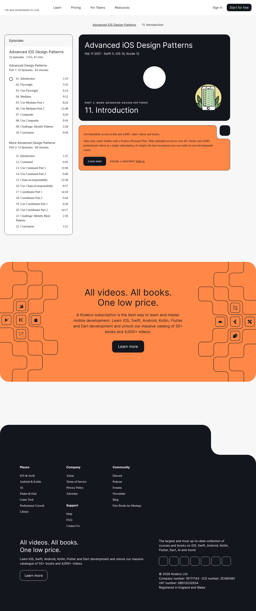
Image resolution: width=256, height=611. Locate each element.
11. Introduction (25, 156)
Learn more (95, 161)
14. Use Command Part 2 (31, 174)
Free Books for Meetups (127, 505)
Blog (115, 499)
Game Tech (27, 499)
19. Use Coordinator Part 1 (32, 203)
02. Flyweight (24, 84)
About (70, 475)
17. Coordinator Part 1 (29, 191)
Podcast (117, 481)
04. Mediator (23, 96)
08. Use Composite (27, 120)
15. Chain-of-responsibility (32, 180)
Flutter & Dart (28, 493)
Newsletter (119, 493)
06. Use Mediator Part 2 (30, 108)
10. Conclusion (25, 132)
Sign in (217, 7)
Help (69, 513)
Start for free (239, 7)
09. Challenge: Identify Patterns (34, 126)
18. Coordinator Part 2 (29, 197)
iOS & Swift (27, 475)
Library (24, 511)
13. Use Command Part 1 (31, 168)
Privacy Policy (75, 487)
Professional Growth (32, 505)
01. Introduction (25, 78)
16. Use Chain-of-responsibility (34, 185)
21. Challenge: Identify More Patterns (33, 218)
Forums (117, 487)
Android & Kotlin (30, 481)
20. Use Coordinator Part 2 (32, 209)
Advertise (72, 493)
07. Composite (24, 114)
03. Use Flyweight (27, 90)
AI (21, 487)
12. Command (24, 162)
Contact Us (73, 525)
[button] (58, 7)
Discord (117, 475)
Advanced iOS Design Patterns (114, 25)
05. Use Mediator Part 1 (30, 102)
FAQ (69, 519)
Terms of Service (76, 481)
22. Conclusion (25, 226)
